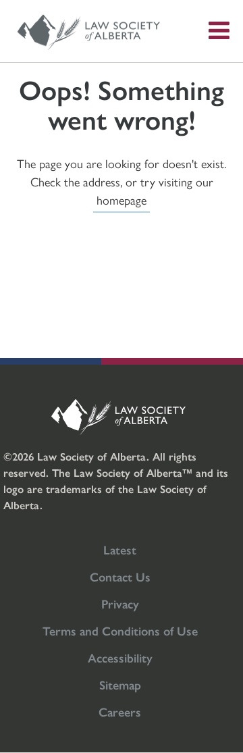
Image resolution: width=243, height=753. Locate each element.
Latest (119, 549)
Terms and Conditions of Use (120, 630)
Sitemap (120, 684)
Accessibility (120, 657)
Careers (120, 711)
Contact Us (120, 576)
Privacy (120, 603)
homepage (121, 199)
